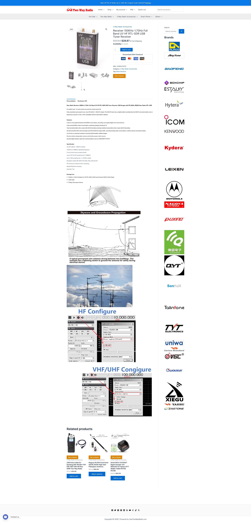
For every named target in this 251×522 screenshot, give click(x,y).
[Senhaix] (174, 286)
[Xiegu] (174, 391)
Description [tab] (71, 101)
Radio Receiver (121, 71)
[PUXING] (174, 219)
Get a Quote (119, 76)
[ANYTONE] (174, 55)
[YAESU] (174, 404)
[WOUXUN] (174, 370)
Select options (97, 474)
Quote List (142, 10)
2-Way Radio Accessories (126, 17)
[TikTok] (136, 510)
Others (157, 17)
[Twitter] (115, 510)
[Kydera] (174, 148)
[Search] (181, 31)
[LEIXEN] (174, 169)
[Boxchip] (174, 83)
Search (166, 27)
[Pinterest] (121, 510)
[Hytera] (174, 104)
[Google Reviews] (127, 510)
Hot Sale (92, 17)
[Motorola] (174, 190)
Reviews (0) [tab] (82, 101)
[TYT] (174, 328)
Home (100, 10)
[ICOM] (174, 120)
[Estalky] (174, 89)
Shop (109, 10)
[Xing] (133, 510)
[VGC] (174, 356)
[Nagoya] (174, 204)
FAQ (131, 10)
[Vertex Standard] (174, 349)
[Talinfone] (174, 307)
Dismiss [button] (148, 3)
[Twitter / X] (139, 510)
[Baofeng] (174, 69)
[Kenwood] (174, 131)
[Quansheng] (174, 242)
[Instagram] (118, 510)
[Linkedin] (124, 510)
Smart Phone (145, 17)
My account (120, 10)
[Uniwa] (174, 343)
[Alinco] (174, 46)
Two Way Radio (106, 17)
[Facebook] (112, 510)
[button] (103, 10)
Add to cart (126, 50)
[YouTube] (130, 510)
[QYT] (174, 265)
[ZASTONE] (174, 408)
